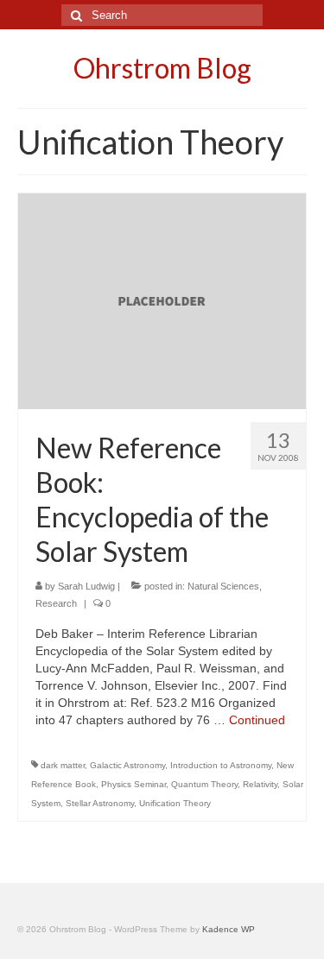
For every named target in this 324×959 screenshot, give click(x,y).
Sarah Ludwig (86, 586)
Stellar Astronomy (100, 803)
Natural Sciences (223, 586)
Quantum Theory (204, 784)
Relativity (260, 784)
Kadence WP (228, 929)
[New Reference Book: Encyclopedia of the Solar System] (162, 300)
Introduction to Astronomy (220, 765)
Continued (257, 720)
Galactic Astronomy (127, 765)
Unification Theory (175, 803)
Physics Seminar (133, 784)
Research (56, 603)
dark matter (63, 765)
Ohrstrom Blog (162, 68)
